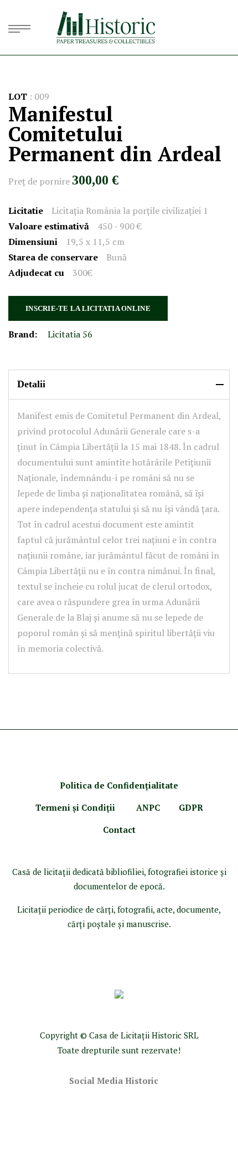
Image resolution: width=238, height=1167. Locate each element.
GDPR (191, 807)
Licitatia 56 (70, 334)
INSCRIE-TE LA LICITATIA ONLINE (88, 308)
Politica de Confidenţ (104, 785)
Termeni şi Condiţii (76, 807)
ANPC (148, 807)
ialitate (163, 785)
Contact (119, 829)
